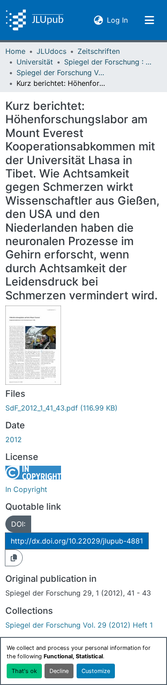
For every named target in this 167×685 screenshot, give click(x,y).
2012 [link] (13, 439)
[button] (34, 20)
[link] (83, 408)
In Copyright (26, 489)
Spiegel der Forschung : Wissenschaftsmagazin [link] (108, 61)
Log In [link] (117, 19)
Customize (95, 671)
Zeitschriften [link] (98, 51)
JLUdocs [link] (51, 51)
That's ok (24, 671)
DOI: (18, 524)
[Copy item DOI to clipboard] (14, 557)
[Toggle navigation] (149, 20)
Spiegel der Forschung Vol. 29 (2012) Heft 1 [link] (61, 72)
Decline (59, 671)
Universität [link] (34, 61)
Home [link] (15, 51)
